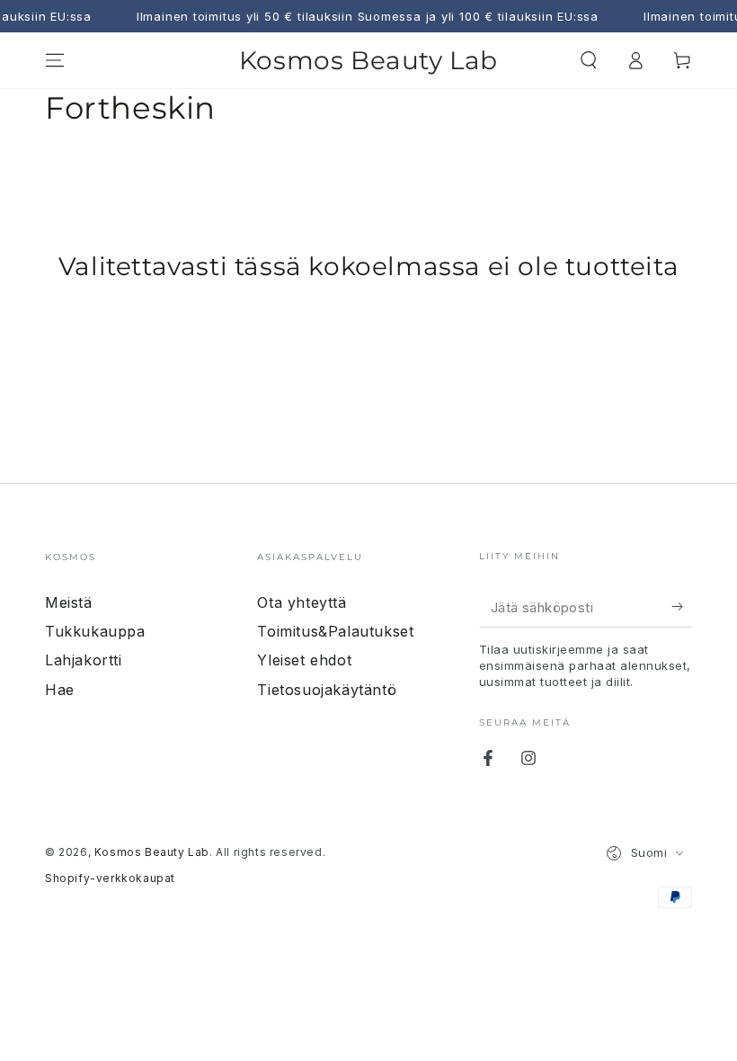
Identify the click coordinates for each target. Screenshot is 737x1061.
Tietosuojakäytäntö (326, 690)
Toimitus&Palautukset (335, 631)
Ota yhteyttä (301, 602)
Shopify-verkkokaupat (110, 878)
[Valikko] (54, 60)
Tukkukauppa (95, 631)
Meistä (69, 602)
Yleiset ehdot (304, 660)
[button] (588, 60)
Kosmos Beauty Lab (151, 852)
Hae (60, 690)
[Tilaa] (681, 607)
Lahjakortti (83, 660)
